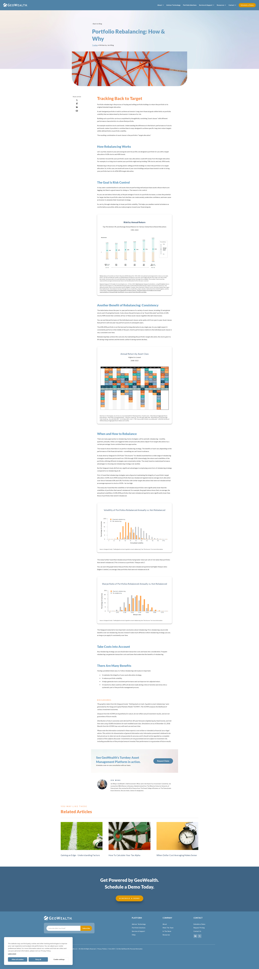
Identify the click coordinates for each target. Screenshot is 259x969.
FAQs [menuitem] (134, 935)
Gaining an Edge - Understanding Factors (80, 855)
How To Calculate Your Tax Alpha (124, 855)
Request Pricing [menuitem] (199, 928)
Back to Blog (97, 24)
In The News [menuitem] (167, 931)
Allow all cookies (18, 959)
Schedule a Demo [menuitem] (199, 924)
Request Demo (163, 761)
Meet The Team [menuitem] (168, 928)
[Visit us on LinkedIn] (195, 936)
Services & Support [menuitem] (138, 931)
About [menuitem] (165, 924)
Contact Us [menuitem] (197, 931)
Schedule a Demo (247, 5)
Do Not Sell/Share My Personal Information (129, 949)
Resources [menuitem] (166, 935)
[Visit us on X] (199, 936)
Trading (95, 45)
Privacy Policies (102, 949)
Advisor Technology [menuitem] (139, 924)
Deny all (38, 959)
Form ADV (112, 949)
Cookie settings (59, 959)
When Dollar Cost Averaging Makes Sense (177, 855)
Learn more (12, 954)
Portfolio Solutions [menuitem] (138, 928)
